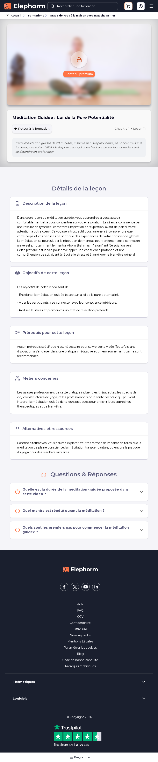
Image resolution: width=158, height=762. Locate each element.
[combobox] (82, 6)
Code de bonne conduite (80, 660)
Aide (80, 604)
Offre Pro (80, 629)
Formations (36, 15)
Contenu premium (79, 74)
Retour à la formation (33, 128)
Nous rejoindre (80, 635)
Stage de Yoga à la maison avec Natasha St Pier (82, 15)
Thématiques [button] (24, 682)
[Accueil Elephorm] (80, 569)
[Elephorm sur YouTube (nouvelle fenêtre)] (85, 587)
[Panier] (128, 6)
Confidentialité (80, 623)
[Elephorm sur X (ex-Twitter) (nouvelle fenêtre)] (75, 587)
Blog (80, 654)
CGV (80, 617)
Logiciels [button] (20, 698)
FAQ (80, 610)
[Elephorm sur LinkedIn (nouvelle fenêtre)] (96, 587)
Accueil (16, 15)
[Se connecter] (141, 6)
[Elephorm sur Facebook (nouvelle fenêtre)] (64, 587)
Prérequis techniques (80, 666)
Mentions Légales (80, 641)
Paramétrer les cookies (80, 647)
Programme (82, 757)
